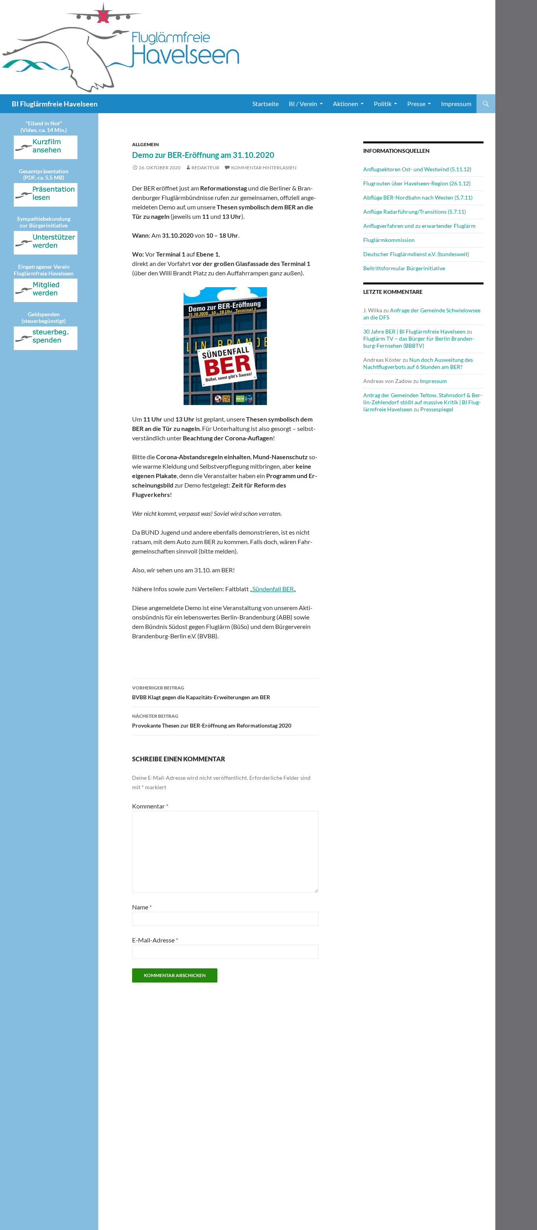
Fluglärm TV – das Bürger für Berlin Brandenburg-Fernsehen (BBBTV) (418, 342)
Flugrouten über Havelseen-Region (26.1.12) (417, 183)
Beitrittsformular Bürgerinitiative (404, 268)
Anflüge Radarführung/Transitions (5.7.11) (414, 211)
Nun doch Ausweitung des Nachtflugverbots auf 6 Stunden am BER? (418, 363)
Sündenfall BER (273, 588)
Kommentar (150, 806)
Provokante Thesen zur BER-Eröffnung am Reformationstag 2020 (211, 721)
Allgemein (145, 144)
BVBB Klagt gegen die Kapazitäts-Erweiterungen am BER (201, 692)
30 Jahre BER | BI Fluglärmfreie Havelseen (414, 331)
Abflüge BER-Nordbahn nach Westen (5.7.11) (418, 197)
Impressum (456, 103)
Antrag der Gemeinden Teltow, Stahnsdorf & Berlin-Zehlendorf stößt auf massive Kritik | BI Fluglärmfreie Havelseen (422, 402)
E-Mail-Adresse (155, 940)
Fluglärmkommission (389, 239)
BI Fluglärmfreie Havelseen (54, 103)
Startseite (265, 103)
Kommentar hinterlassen (263, 167)
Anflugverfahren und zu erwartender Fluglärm (419, 225)
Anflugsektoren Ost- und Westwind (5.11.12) (417, 169)
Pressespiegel (436, 409)
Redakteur (205, 167)
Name (142, 907)
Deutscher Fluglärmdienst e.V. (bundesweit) (416, 254)
